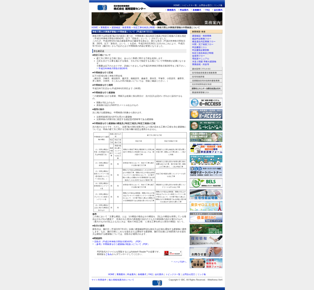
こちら (108, 254)
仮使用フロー (198, 56)
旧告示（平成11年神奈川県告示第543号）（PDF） (118, 241)
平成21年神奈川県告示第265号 (113, 68)
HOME (177, 5)
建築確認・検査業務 (121, 27)
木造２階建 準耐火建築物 (204, 61)
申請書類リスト (199, 47)
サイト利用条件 (99, 280)
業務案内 (171, 10)
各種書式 (197, 10)
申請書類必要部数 (200, 50)
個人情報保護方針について (121, 280)
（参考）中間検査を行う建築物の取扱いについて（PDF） (122, 244)
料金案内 (184, 10)
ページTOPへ (180, 262)
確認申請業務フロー (201, 39)
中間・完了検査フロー (202, 44)
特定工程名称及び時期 (202, 53)
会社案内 (218, 10)
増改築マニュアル (200, 58)
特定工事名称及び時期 (144, 27)
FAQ (207, 10)
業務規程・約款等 (200, 64)
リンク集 (218, 5)
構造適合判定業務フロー (204, 41)
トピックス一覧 (189, 5)
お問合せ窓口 (205, 5)
